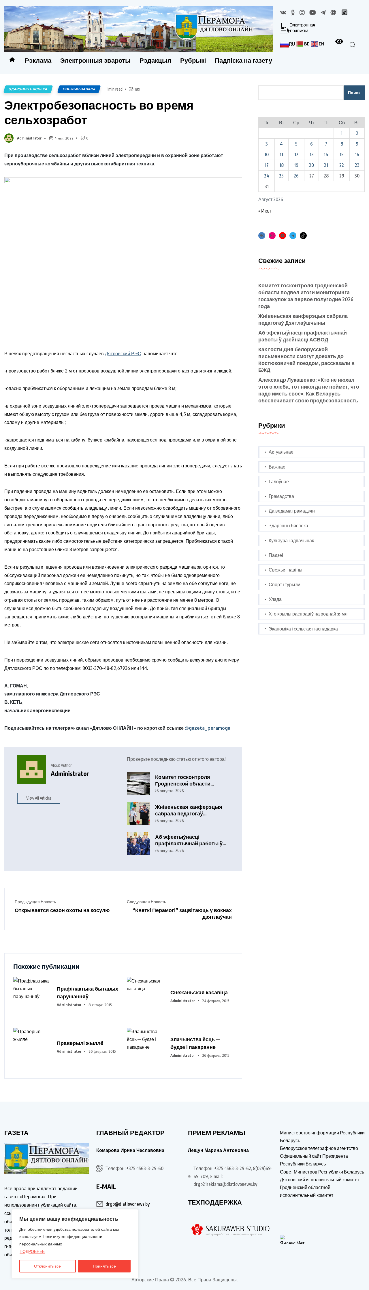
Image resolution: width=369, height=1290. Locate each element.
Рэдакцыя (155, 60)
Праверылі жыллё (80, 1042)
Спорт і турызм (284, 584)
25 (281, 176)
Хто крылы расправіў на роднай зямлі (309, 614)
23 (357, 165)
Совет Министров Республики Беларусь (322, 1172)
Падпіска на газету (243, 60)
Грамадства (281, 496)
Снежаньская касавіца (199, 992)
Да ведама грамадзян (292, 511)
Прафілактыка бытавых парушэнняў (87, 992)
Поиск (354, 92)
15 (342, 154)
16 (357, 154)
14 (326, 154)
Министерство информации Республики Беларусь (322, 1136)
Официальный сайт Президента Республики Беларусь (314, 1160)
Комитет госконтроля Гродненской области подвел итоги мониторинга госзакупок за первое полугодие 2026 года (189, 780)
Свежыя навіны (79, 89)
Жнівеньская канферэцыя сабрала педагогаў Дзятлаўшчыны (188, 810)
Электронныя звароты (95, 60)
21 (326, 165)
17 (267, 165)
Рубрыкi (193, 60)
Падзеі (276, 555)
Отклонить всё (47, 1266)
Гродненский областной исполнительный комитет (306, 1191)
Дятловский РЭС (123, 353)
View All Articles (38, 798)
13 (312, 154)
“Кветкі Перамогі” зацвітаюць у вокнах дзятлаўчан (182, 913)
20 (311, 165)
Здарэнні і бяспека (28, 89)
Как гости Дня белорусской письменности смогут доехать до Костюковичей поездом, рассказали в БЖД (306, 359)
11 (281, 154)
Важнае (277, 467)
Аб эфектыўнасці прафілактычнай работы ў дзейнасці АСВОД (189, 840)
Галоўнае (279, 481)
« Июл (264, 211)
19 (296, 165)
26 (296, 176)
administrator (29, 138)
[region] (75, 1243)
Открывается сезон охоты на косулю (62, 910)
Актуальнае (281, 452)
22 (341, 165)
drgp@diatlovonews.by (128, 1204)
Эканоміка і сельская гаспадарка (303, 629)
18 (281, 165)
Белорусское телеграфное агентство (319, 1148)
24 (266, 176)
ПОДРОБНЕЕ (32, 1251)
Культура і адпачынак (291, 540)
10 (266, 154)
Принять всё (104, 1266)
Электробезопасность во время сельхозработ (99, 112)
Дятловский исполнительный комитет (319, 1179)
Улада (275, 599)
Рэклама (38, 60)
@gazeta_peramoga (207, 728)
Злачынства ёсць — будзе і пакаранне (195, 1043)
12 (296, 154)
